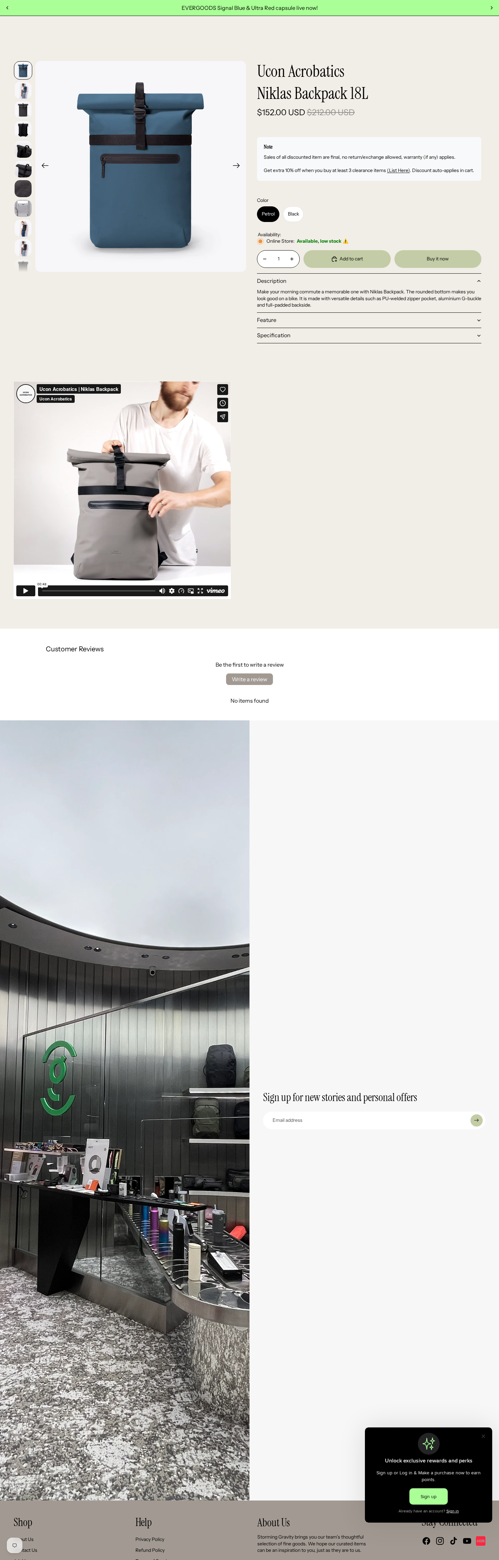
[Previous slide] (7, 7)
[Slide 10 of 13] (23, 247)
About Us (24, 1539)
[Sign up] (476, 1120)
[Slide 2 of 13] (23, 90)
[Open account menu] (450, 37)
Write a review (249, 679)
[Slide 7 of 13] (23, 188)
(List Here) (398, 170)
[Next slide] (491, 7)
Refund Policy (150, 1550)
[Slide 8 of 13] (23, 208)
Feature (266, 319)
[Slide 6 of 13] (23, 168)
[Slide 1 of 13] (23, 70)
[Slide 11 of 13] (23, 267)
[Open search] (436, 37)
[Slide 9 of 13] (23, 228)
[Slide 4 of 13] (23, 129)
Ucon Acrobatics (301, 72)
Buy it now (438, 259)
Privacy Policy (149, 1539)
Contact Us (25, 1550)
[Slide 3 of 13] (23, 109)
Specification (274, 335)
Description (272, 280)
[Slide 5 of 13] (23, 149)
